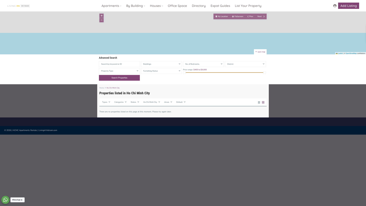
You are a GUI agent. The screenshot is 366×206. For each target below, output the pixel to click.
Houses (155, 6)
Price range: (188, 69)
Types (104, 102)
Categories (119, 102)
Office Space (177, 6)
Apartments (110, 6)
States (133, 102)
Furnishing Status (150, 71)
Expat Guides (220, 6)
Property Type (107, 71)
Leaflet (340, 53)
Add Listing (348, 6)
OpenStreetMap (351, 53)
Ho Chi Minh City (150, 102)
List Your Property (248, 6)
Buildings (147, 64)
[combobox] (245, 64)
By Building (134, 6)
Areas (166, 102)
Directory (199, 6)
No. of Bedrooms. (192, 64)
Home (101, 88)
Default (179, 102)
